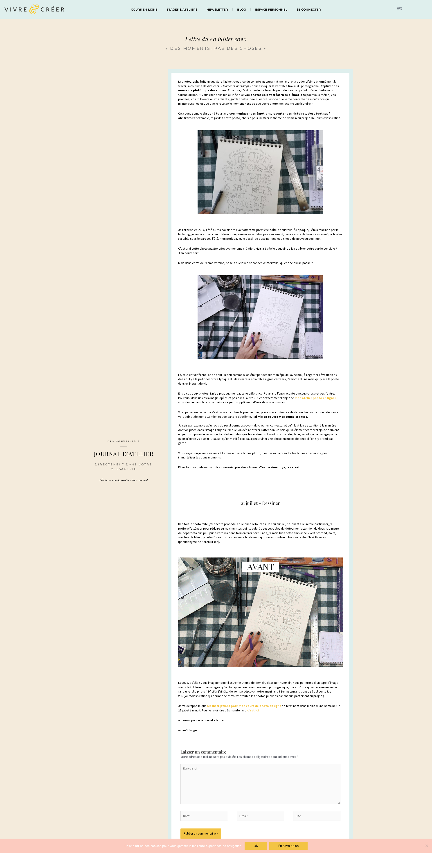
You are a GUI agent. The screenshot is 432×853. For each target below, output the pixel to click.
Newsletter (217, 9)
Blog (241, 9)
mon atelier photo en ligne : (315, 398)
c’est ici (253, 710)
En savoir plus (288, 846)
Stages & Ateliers (182, 9)
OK (256, 846)
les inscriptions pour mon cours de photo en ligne (244, 706)
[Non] (426, 846)
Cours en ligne (144, 9)
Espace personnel (271, 9)
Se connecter (309, 9)
